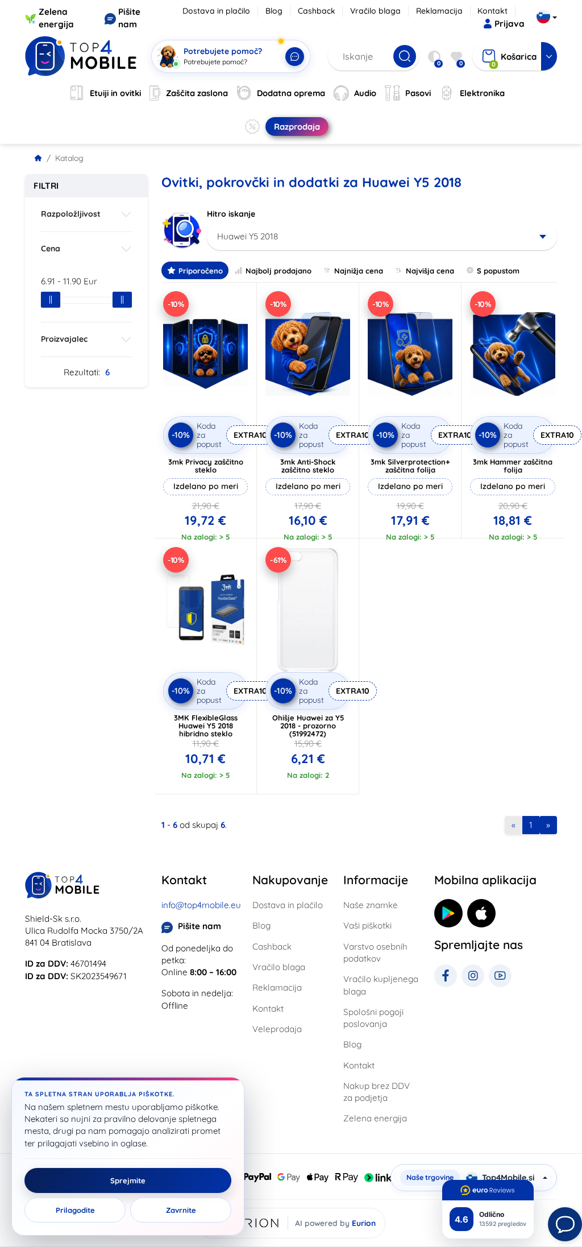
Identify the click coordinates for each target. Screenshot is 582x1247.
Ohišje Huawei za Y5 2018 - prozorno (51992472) (308, 725)
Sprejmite (128, 1180)
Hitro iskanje (231, 214)
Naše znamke (370, 905)
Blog (273, 11)
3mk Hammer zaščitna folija (512, 465)
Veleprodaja (277, 1029)
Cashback (316, 11)
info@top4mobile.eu (201, 905)
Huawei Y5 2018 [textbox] (247, 236)
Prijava (509, 23)
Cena (50, 248)
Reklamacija (439, 11)
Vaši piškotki (367, 925)
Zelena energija (375, 1118)
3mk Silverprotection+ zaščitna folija (410, 465)
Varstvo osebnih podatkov (375, 952)
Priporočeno (200, 270)
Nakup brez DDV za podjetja (376, 1091)
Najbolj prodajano (278, 270)
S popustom (498, 270)
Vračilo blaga (375, 11)
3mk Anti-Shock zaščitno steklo (307, 465)
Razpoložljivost (71, 214)
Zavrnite (181, 1210)
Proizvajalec (64, 339)
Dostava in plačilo (216, 11)
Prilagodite (75, 1210)
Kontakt (492, 11)
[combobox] (382, 236)
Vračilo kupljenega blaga (380, 984)
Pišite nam (199, 926)
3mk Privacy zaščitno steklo (205, 465)
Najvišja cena (430, 270)
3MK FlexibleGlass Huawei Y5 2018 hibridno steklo (206, 725)
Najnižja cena (358, 270)
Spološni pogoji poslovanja (373, 1017)
